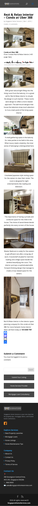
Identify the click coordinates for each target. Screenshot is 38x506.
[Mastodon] (19, 335)
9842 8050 (10, 482)
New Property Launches (14, 433)
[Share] (19, 342)
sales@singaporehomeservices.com (19, 485)
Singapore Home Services (14, 21)
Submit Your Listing (19, 377)
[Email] (19, 339)
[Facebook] (19, 332)
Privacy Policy (10, 461)
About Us (8, 454)
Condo (6, 24)
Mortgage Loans (11, 437)
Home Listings (10, 440)
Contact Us (9, 457)
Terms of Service (11, 464)
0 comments (14, 24)
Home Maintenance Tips (14, 444)
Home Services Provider (19, 386)
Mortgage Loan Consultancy (19, 394)
